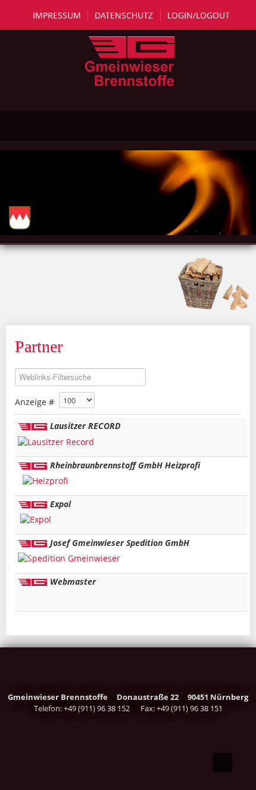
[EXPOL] (35, 518)
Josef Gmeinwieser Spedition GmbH (119, 542)
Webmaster (73, 581)
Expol (60, 504)
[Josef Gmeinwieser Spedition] (69, 557)
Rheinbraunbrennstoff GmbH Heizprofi (125, 465)
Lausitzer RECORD (85, 425)
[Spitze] (222, 762)
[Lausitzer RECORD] (56, 440)
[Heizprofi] (45, 480)
